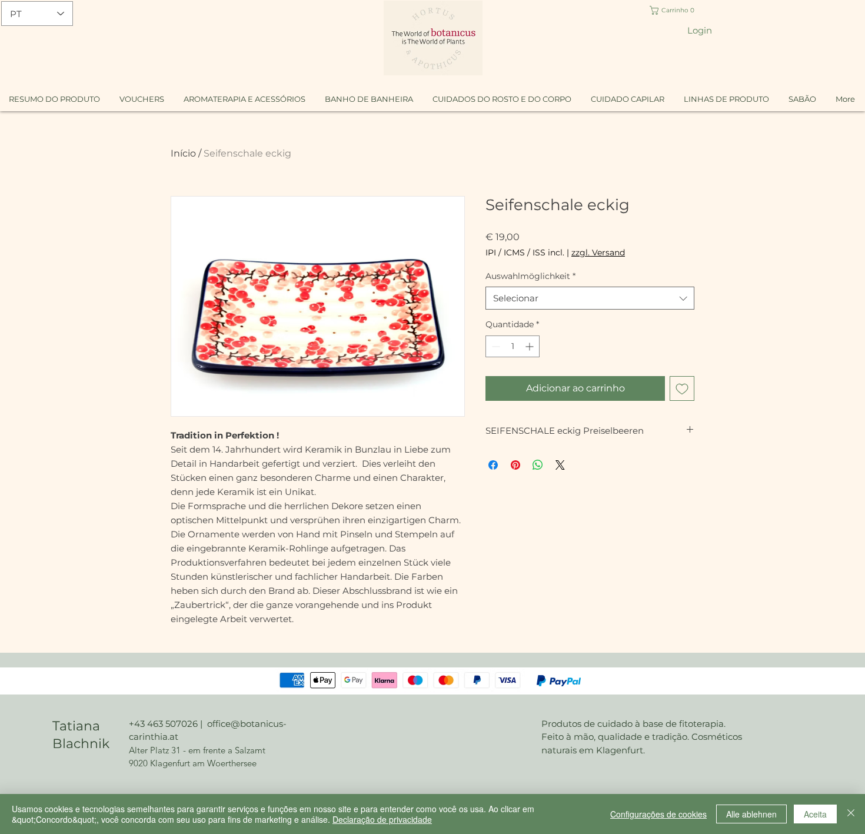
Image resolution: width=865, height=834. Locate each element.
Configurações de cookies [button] (658, 814)
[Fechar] (851, 814)
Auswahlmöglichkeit (530, 276)
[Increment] (530, 346)
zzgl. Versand (598, 252)
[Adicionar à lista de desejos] (682, 388)
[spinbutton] (512, 346)
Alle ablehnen (751, 814)
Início (183, 153)
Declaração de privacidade (382, 819)
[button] (674, 10)
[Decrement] (494, 346)
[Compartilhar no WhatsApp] (538, 465)
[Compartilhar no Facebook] (493, 465)
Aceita (815, 814)
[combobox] (589, 298)
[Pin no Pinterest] (515, 465)
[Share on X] (560, 465)
